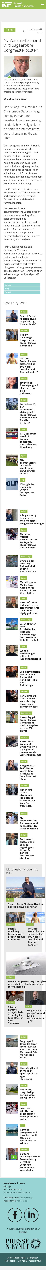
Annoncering (26, 1197)
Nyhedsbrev (10, 1260)
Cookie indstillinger (16, 1257)
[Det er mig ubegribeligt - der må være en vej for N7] (12, 1089)
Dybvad (8, 292)
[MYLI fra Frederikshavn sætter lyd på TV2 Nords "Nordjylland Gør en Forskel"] (12, 358)
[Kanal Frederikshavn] (17, 4)
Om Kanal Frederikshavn (29, 1260)
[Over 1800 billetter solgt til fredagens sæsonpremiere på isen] (12, 1108)
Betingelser (32, 1257)
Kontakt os (22, 1200)
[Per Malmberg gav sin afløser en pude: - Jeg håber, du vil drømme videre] (12, 696)
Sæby (7, 288)
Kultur (23, 354)
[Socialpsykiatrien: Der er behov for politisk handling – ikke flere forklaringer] (12, 671)
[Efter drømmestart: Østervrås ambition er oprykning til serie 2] (12, 460)
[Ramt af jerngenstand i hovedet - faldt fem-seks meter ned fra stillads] (12, 1130)
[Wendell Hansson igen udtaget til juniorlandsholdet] (12, 651)
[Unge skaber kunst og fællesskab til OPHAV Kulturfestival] (12, 561)
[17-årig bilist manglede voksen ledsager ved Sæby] (12, 484)
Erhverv (24, 330)
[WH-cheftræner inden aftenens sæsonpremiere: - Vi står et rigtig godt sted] (12, 602)
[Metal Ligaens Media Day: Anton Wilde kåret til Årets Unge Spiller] (12, 582)
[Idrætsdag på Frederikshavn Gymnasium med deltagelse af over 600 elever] (12, 717)
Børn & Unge (26, 556)
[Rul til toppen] (40, 1264)
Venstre (8, 285)
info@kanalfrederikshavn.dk (17, 1192)
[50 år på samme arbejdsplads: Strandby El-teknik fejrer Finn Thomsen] (15, 996)
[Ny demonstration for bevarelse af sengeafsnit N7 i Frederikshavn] (12, 818)
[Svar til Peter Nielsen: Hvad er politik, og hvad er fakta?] (12, 316)
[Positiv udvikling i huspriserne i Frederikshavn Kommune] (12, 335)
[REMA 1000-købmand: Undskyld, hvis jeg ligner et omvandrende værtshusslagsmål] (12, 741)
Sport (23, 429)
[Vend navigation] (42, 4)
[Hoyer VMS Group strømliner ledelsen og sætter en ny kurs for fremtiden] (12, 789)
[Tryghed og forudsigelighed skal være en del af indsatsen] (12, 383)
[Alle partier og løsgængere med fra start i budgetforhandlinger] (12, 515)
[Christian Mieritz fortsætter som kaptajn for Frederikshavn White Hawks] (12, 534)
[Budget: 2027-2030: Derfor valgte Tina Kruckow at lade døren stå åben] (12, 765)
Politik (23, 312)
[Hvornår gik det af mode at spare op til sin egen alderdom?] (12, 1068)
